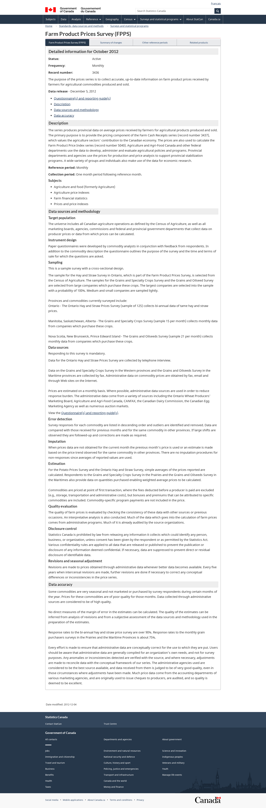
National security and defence (119, 756)
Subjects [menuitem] (51, 19)
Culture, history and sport (117, 762)
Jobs (47, 750)
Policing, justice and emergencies (121, 768)
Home (48, 26)
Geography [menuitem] (112, 19)
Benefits (49, 774)
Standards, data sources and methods (81, 26)
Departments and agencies (118, 739)
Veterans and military (173, 762)
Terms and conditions (121, 799)
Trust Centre (110, 723)
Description (62, 104)
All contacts (51, 739)
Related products (199, 42)
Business (49, 768)
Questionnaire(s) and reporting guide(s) (82, 98)
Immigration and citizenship (60, 756)
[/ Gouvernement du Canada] (73, 10)
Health (48, 780)
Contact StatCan (53, 723)
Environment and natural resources (122, 750)
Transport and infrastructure (119, 774)
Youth (165, 768)
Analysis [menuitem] (76, 19)
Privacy (140, 799)
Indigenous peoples (172, 756)
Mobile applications (73, 799)
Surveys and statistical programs (129, 26)
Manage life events (172, 774)
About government (172, 739)
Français (216, 3)
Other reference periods (155, 42)
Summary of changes (111, 42)
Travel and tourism (55, 762)
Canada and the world (115, 780)
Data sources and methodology (76, 110)
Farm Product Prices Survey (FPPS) (67, 42)
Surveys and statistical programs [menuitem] (159, 19)
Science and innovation (174, 750)
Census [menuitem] (128, 19)
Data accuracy (64, 115)
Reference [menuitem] (92, 19)
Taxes (48, 786)
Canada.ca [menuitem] (214, 19)
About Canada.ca (96, 799)
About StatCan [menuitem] (194, 19)
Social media (51, 799)
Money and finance (114, 786)
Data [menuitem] (63, 19)
